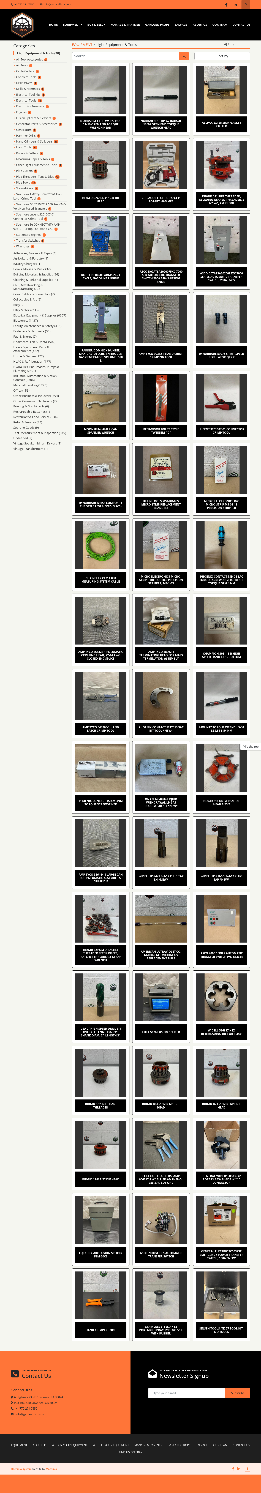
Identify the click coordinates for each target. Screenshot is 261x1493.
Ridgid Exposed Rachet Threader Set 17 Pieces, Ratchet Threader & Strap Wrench (100, 955)
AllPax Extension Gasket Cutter (221, 124)
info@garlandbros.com (57, 4)
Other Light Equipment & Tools (37, 165)
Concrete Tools (26, 77)
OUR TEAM (219, 25)
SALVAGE (181, 25)
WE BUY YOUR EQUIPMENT (70, 1445)
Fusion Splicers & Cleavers (33, 118)
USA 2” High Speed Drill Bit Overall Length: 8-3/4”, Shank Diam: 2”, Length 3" (100, 1032)
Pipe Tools (23, 182)
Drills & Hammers (28, 89)
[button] (72, 25)
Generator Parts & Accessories (36, 124)
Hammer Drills (26, 136)
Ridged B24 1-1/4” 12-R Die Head (100, 199)
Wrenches (23, 246)
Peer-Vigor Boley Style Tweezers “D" (161, 431)
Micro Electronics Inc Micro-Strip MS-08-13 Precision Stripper (221, 504)
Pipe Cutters (24, 171)
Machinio (51, 1469)
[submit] (184, 56)
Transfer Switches (28, 240)
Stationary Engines (28, 235)
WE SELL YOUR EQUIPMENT (111, 1445)
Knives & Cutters (27, 153)
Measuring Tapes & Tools (33, 159)
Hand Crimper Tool (101, 1330)
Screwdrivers (25, 188)
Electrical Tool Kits (28, 95)
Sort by (222, 56)
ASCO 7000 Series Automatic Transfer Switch (161, 1254)
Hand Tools (23, 147)
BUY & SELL (95, 25)
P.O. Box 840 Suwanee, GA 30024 (36, 1403)
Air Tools (22, 65)
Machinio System (21, 1469)
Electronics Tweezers (30, 106)
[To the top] (247, 1469)
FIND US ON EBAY (130, 1452)
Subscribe (237, 1393)
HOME (53, 25)
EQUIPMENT (71, 25)
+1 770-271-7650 (24, 4)
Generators (24, 130)
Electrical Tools (26, 100)
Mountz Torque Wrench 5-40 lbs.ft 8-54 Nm (221, 729)
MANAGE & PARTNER (125, 25)
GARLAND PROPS (157, 25)
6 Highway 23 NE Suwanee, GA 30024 (38, 1397)
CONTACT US (241, 25)
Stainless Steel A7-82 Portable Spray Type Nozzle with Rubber (161, 1330)
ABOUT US (200, 25)
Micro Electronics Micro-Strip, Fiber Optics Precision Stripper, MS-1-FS (161, 580)
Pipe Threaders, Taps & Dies (35, 177)
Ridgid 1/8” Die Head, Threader (100, 1105)
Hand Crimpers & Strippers (34, 141)
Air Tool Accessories (29, 59)
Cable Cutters (25, 71)
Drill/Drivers (24, 83)
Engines (21, 112)
